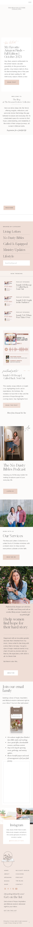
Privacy (10, 922)
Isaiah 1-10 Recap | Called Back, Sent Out (23, 287)
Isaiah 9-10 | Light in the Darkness (24, 301)
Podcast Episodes (23, 282)
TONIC (20, 922)
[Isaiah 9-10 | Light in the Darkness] (8, 301)
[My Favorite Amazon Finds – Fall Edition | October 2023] (16, 29)
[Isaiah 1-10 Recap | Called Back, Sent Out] (8, 286)
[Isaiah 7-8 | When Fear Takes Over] (8, 316)
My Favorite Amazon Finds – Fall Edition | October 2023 (14, 52)
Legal (5, 922)
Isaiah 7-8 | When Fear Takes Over (23, 316)
